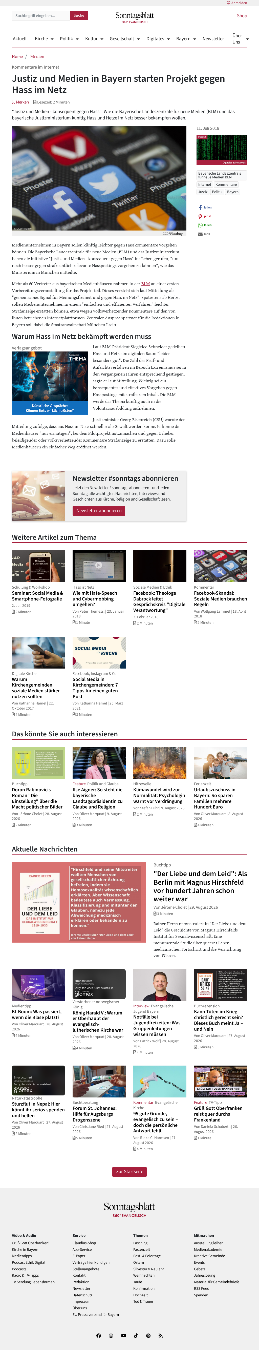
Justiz (203, 192)
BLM (145, 283)
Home (17, 56)
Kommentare (226, 184)
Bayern (183, 38)
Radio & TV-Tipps (25, 1275)
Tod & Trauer (143, 1301)
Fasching (140, 1243)
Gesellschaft (122, 38)
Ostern (138, 1262)
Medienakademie (208, 1249)
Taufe (137, 1282)
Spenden (201, 1295)
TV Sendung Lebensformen (33, 1282)
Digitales (155, 38)
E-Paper (79, 1256)
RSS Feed (201, 1288)
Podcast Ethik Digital (28, 1262)
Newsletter (213, 38)
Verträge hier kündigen (91, 1262)
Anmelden (239, 3)
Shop (242, 15)
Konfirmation (144, 1288)
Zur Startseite (129, 1171)
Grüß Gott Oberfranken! (30, 1243)
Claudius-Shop (84, 1243)
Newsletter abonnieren (99, 510)
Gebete (200, 1269)
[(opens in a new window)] (98, 1336)
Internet (204, 184)
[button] (20, 102)
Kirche (41, 38)
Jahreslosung (204, 1275)
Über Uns (237, 39)
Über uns (80, 1308)
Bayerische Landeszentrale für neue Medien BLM (220, 175)
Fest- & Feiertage (147, 1256)
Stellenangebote (86, 1269)
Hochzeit (140, 1295)
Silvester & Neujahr (148, 1269)
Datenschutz (83, 1295)
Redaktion (81, 1282)
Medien (37, 56)
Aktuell (20, 38)
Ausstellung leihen (208, 1243)
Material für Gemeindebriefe (216, 1282)
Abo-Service (82, 1249)
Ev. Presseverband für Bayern (96, 1314)
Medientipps (22, 1256)
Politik (66, 38)
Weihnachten (144, 1275)
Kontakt (79, 1275)
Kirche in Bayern (25, 1249)
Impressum (82, 1301)
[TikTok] (136, 1336)
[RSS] (161, 1336)
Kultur (91, 38)
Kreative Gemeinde (209, 1256)
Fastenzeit (141, 1249)
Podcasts (19, 1269)
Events (199, 1262)
